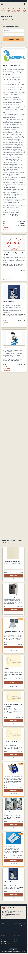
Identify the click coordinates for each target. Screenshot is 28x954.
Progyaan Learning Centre (12, 561)
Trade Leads (3, 939)
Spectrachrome (8, 812)
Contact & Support (5, 927)
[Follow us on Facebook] (13, 949)
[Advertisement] (14, 436)
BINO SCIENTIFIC (8, 302)
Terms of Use (4, 930)
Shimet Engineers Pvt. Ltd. (12, 65)
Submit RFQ (3, 941)
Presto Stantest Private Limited (13, 776)
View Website (7, 231)
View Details (13, 579)
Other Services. (17, 930)
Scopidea (6, 669)
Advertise (16, 941)
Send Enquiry (7, 229)
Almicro (5, 348)
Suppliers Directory (5, 937)
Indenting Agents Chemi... (19, 923)
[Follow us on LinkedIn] (16, 949)
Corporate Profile (4, 925)
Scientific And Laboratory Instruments (9, 21)
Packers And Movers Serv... (19, 927)
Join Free (16, 939)
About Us (3, 923)
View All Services (17, 932)
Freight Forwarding (18, 925)
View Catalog (6, 227)
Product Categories (9, 19)
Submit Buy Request (13, 39)
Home (2, 19)
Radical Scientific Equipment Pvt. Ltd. (13, 254)
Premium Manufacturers (6, 943)
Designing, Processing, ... (19, 929)
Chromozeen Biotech (10, 846)
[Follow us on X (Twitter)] (10, 949)
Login (15, 937)
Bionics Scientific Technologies (13, 742)
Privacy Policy (4, 929)
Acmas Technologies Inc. (11, 597)
